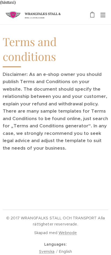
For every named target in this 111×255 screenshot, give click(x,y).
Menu (103, 14)
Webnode (67, 232)
